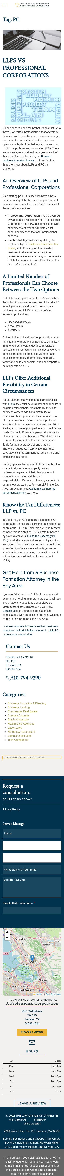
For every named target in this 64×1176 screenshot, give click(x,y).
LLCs (11, 404)
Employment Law (18, 719)
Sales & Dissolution (20, 735)
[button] (4, 5)
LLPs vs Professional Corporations (26, 67)
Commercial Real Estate (22, 711)
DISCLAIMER (32, 1123)
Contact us (9, 610)
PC (57, 630)
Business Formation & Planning (27, 703)
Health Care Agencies (21, 723)
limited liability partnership (31, 630)
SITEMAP (40, 1119)
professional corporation (17, 634)
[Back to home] (32, 5)
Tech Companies (18, 739)
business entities (35, 626)
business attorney (13, 626)
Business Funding (19, 707)
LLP (51, 630)
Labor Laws (15, 727)
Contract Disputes (18, 715)
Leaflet (38, 994)
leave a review (32, 1103)
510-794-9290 (32, 1032)
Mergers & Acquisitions (21, 731)
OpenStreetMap (53, 994)
